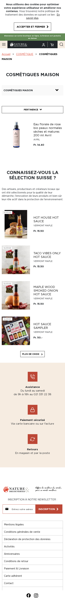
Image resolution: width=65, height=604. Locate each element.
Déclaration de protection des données (27, 539)
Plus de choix (30, 354)
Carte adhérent (13, 575)
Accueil (6, 54)
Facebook (29, 595)
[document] (32, 17)
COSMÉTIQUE (24, 54)
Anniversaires (12, 553)
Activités (9, 546)
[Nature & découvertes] (18, 44)
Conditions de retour (16, 561)
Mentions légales (14, 524)
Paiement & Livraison (16, 568)
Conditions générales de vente (22, 531)
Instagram (36, 595)
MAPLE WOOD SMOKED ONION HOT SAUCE (45, 290)
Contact (9, 583)
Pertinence (31, 109)
